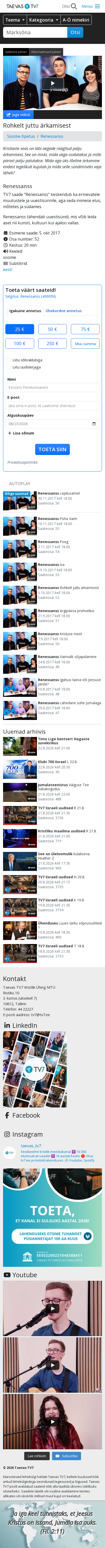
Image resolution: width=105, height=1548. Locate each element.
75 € (85, 329)
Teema (13, 20)
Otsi (75, 32)
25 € (19, 329)
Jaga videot (20, 114)
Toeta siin (52, 449)
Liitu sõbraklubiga (27, 360)
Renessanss (52, 136)
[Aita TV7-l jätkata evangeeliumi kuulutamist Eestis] (52, 1217)
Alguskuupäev (20, 415)
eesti (7, 269)
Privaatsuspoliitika (22, 462)
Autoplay (19, 483)
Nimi (11, 379)
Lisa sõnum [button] (23, 433)
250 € (52, 343)
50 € (52, 329)
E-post (13, 397)
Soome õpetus (21, 136)
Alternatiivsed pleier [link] (46, 51)
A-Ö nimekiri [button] (76, 20)
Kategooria (42, 20)
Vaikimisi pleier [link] (16, 51)
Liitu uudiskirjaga (26, 367)
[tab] (25, 311)
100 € (19, 343)
